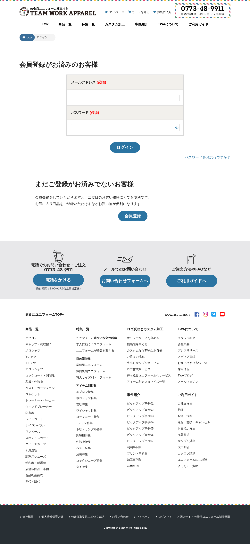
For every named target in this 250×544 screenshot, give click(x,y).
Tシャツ (30, 363)
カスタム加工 (115, 24)
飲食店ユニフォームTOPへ (45, 314)
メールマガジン (188, 381)
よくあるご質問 (188, 466)
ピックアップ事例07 (140, 441)
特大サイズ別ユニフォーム (93, 377)
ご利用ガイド (198, 24)
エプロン (31, 338)
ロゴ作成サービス (138, 369)
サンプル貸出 (186, 441)
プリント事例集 (137, 453)
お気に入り (164, 12)
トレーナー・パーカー (40, 400)
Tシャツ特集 (84, 423)
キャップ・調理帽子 (38, 344)
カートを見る (140, 12)
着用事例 (133, 466)
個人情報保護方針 (52, 516)
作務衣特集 (83, 441)
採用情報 (183, 369)
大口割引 (183, 447)
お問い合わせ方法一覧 (192, 363)
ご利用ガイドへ (191, 280)
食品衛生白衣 (34, 475)
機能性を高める (137, 344)
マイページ (116, 12)
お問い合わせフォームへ (125, 280)
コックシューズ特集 (89, 460)
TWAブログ (185, 375)
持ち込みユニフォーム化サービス (149, 375)
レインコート (34, 419)
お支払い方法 (186, 428)
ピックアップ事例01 (140, 403)
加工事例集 (134, 459)
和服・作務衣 (34, 381)
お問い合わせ (120, 516)
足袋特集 (82, 454)
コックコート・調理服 (40, 375)
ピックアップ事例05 (140, 428)
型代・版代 (32, 481)
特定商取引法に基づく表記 (87, 516)
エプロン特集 (85, 391)
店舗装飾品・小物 (37, 469)
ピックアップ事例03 (140, 416)
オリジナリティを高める (143, 338)
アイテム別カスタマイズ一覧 (146, 381)
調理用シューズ (35, 456)
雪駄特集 (82, 404)
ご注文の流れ (136, 356)
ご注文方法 (185, 403)
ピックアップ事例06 (140, 434)
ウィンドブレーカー (38, 406)
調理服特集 (83, 435)
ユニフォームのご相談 (192, 459)
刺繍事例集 (134, 447)
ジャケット (32, 394)
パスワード (85, 112)
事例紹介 (141, 24)
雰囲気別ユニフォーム (90, 371)
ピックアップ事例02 (140, 409)
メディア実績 (186, 356)
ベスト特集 (83, 448)
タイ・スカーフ (35, 444)
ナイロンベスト (35, 425)
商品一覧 (65, 24)
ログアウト (165, 516)
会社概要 (183, 344)
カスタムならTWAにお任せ (144, 350)
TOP (45, 24)
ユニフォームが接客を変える (95, 350)
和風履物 (31, 450)
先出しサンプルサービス (143, 363)
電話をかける (58, 280)
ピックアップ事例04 (140, 422)
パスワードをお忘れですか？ (207, 157)
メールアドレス (88, 82)
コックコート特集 (88, 416)
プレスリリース (188, 350)
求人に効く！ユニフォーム (93, 344)
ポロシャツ (32, 350)
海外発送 (183, 434)
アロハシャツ (34, 369)
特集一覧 (88, 24)
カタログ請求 (186, 453)
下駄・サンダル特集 (89, 429)
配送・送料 (185, 416)
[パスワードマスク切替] (176, 127)
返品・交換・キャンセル (194, 422)
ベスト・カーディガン (40, 388)
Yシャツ (30, 356)
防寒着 (29, 412)
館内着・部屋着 (35, 462)
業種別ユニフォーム (89, 365)
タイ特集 (82, 466)
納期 (181, 409)
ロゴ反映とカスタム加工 (145, 329)
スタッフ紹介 (186, 338)
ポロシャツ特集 (86, 398)
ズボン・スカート (37, 437)
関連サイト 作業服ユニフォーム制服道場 (205, 516)
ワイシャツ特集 (86, 410)
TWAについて (168, 24)
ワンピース (32, 431)
